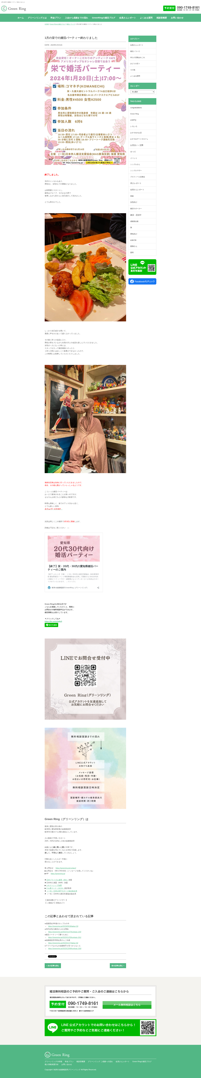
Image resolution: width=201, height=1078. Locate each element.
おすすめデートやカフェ (139, 139)
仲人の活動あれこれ (137, 57)
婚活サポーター (136, 208)
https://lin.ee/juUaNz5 (53, 621)
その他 (132, 70)
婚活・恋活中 (135, 215)
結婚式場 (133, 240)
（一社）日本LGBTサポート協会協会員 (61, 891)
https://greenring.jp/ (58, 874)
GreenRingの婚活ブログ (103, 18)
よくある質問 (146, 18)
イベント (133, 158)
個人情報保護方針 (52, 1064)
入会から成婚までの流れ (76, 18)
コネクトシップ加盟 (54, 885)
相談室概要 (161, 18)
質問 (132, 252)
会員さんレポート (127, 18)
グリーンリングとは (37, 18)
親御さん (133, 246)
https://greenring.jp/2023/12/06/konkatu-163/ (64, 948)
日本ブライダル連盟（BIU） (57, 880)
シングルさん (135, 164)
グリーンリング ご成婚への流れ (100, 1061)
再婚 (132, 196)
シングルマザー (136, 170)
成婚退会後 (134, 221)
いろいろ (133, 126)
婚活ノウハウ (71, 24)
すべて (133, 152)
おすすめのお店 (136, 133)
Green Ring (134, 114)
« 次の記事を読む (52, 966)
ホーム (21, 18)
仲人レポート (135, 183)
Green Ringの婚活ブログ (58, 24)
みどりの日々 (135, 63)
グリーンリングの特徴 (53, 1061)
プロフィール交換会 (137, 177)
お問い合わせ (177, 18)
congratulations (136, 108)
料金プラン (56, 18)
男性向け (133, 234)
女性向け (133, 202)
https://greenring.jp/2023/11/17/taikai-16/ (63, 943)
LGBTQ (133, 120)
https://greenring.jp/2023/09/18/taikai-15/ (63, 926)
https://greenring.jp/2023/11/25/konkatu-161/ (64, 937)
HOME (47, 24)
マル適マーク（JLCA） (55, 888)
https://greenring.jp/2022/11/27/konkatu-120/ (64, 932)
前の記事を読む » (118, 966)
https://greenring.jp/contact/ (66, 868)
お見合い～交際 (136, 145)
